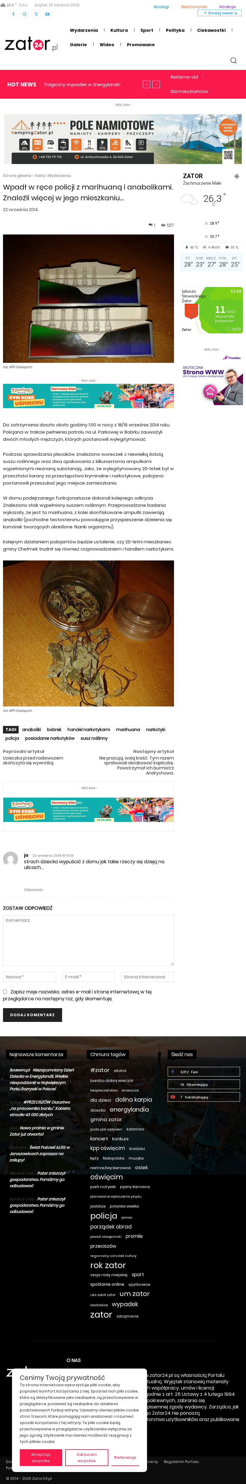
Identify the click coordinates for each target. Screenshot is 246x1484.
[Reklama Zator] (211, 379)
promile (134, 1236)
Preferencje (125, 1457)
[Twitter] (36, 14)
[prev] (146, 84)
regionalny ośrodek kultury (113, 1256)
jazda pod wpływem (106, 1129)
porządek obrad (111, 1227)
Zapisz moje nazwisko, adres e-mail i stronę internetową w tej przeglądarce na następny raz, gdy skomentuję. (77, 995)
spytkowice (139, 1284)
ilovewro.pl (20, 1070)
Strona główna (17, 175)
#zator (100, 1070)
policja (12, 738)
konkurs (120, 1139)
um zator (135, 1294)
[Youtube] (47, 14)
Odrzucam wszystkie (86, 1457)
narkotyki (155, 730)
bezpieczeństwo (104, 1090)
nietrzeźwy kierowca (110, 1168)
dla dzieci (100, 1100)
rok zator (108, 1265)
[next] (156, 84)
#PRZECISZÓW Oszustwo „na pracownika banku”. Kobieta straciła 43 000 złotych (40, 1108)
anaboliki (31, 730)
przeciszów (103, 1246)
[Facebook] (13, 14)
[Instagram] (24, 14)
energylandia (129, 1109)
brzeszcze (130, 1090)
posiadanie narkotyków (50, 738)
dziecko (98, 1110)
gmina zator (106, 1119)
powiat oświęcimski (106, 1237)
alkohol (120, 1070)
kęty (94, 1158)
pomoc (127, 1217)
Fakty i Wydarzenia (53, 175)
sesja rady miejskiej (109, 1274)
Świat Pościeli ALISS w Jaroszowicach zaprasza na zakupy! (40, 1154)
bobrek (54, 730)
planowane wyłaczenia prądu (116, 1196)
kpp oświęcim (107, 1148)
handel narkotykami (89, 730)
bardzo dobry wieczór (112, 1080)
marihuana (128, 730)
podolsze (98, 1206)
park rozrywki (103, 1187)
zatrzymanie (127, 1316)
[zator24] (30, 44)
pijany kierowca (135, 1186)
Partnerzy (149, 1461)
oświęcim (106, 1177)
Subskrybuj (225, 1096)
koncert (99, 1139)
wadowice (99, 1305)
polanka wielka (124, 1206)
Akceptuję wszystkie (40, 1457)
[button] (233, 60)
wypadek (125, 1304)
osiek (141, 1167)
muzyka (136, 1158)
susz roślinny (94, 738)
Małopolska (113, 1158)
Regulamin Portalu (181, 1461)
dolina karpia (133, 1100)
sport (138, 1274)
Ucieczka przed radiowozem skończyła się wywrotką (33, 760)
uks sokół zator (103, 1294)
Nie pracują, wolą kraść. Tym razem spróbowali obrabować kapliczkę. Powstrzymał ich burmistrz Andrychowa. (136, 765)
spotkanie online (107, 1284)
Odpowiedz (33, 889)
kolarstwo (135, 1129)
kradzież (137, 1148)
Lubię (231, 1071)
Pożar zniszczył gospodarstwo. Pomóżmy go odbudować (37, 1179)
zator (101, 1314)
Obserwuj (227, 1084)
